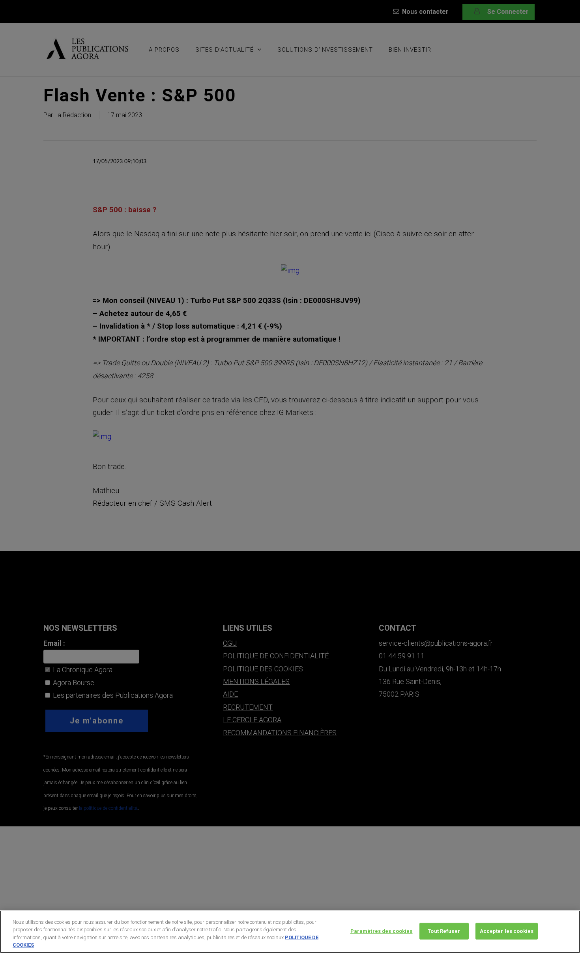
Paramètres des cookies (381, 931)
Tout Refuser (444, 931)
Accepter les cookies (507, 931)
